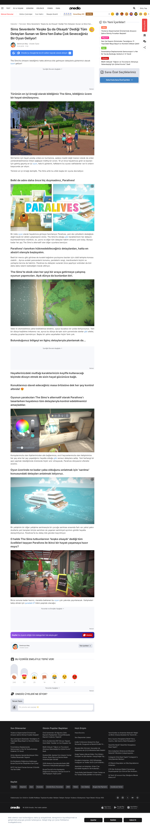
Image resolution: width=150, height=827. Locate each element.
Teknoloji (22, 24)
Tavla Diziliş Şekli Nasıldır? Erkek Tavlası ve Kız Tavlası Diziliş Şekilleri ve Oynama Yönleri (90, 775)
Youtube (40, 787)
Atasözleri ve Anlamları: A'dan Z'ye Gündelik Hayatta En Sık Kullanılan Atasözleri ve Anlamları (87, 768)
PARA (58, 8)
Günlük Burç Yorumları (55, 787)
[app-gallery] (132, 807)
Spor (103, 48)
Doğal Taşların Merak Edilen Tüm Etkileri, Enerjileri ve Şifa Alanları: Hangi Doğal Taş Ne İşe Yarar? (89, 756)
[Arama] (134, 8)
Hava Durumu (80, 733)
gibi (66, 237)
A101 (68, 787)
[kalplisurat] (145, 14)
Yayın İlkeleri (90, 798)
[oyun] (136, 14)
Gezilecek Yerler (117, 787)
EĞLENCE (40, 8)
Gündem (105, 58)
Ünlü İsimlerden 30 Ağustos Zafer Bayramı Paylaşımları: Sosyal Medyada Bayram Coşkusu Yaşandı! (56, 735)
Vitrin (104, 27)
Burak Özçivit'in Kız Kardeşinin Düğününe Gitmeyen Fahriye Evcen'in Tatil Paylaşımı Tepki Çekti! (56, 771)
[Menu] (2, 8)
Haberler (14, 24)
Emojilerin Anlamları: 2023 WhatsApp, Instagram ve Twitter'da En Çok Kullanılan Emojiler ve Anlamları (89, 762)
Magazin (105, 38)
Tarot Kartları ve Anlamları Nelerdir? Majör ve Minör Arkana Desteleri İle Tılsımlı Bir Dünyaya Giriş (123, 735)
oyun (13, 63)
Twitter (13, 787)
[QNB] (112, 14)
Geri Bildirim (23, 798)
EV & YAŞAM (18, 8)
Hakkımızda (15, 798)
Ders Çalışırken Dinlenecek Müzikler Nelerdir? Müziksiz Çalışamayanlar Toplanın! (121, 753)
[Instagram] (118, 798)
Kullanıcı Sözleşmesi (78, 798)
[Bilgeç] (122, 14)
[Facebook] (123, 798)
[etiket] (91, 29)
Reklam (56, 798)
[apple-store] (106, 807)
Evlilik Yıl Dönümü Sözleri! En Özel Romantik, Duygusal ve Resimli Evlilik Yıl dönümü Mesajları (89, 744)
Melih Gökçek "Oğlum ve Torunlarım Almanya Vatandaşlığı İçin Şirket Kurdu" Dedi (119, 63)
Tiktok (75, 787)
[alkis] (140, 14)
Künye (98, 798)
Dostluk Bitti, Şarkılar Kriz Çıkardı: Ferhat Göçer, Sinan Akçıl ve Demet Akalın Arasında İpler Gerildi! (57, 757)
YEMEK (50, 8)
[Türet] (117, 14)
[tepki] (14, 676)
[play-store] (119, 807)
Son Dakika (85, 787)
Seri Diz (89, 14)
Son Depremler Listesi (83, 737)
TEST (8, 8)
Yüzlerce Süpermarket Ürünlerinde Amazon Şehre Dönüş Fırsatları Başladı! (118, 32)
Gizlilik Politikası (34, 798)
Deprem (23, 787)
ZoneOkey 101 (78, 14)
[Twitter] (128, 798)
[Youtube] (133, 798)
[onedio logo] (75, 8)
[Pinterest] (137, 798)
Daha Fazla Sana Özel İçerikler (118, 80)
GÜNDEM (29, 8)
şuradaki (29, 603)
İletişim (61, 798)
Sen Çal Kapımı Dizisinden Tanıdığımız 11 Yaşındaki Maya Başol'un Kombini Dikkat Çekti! (120, 42)
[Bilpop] (126, 14)
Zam (31, 787)
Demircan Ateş (28, 44)
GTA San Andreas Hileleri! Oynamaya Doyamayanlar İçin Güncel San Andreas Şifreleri (122, 771)
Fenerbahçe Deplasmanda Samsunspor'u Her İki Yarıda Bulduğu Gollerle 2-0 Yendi (119, 52)
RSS (102, 798)
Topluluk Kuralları (47, 798)
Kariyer (67, 798)
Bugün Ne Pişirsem (100, 787)
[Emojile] (131, 14)
